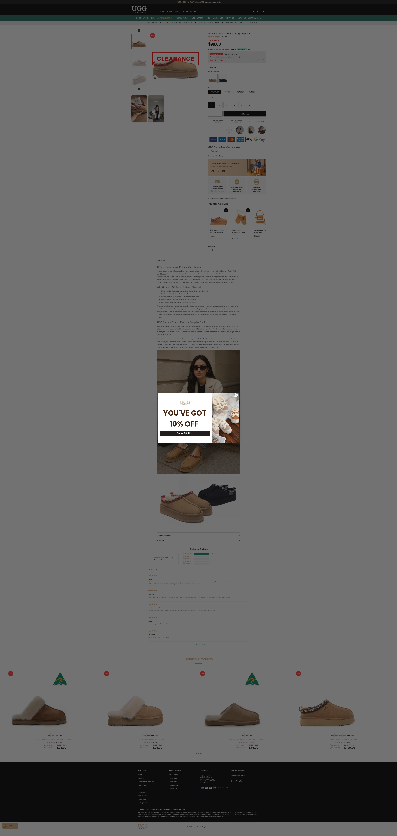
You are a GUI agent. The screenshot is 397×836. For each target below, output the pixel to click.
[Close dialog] (236, 395)
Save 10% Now (185, 433)
